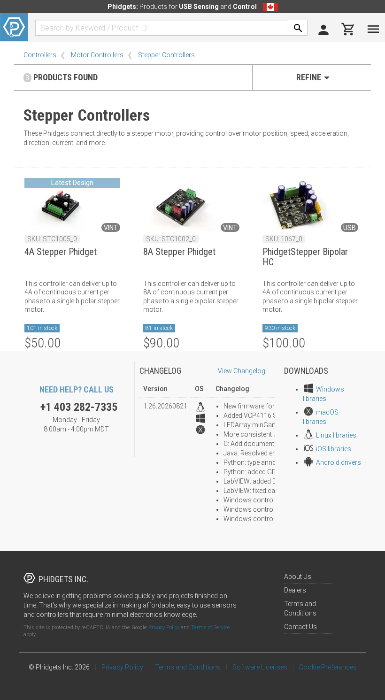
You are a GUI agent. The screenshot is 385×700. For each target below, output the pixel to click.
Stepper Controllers (166, 55)
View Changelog (241, 371)
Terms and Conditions (188, 667)
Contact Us (300, 627)
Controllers (39, 55)
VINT (111, 227)
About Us (297, 576)
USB (349, 227)
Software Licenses (259, 667)
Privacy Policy (163, 627)
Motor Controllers (97, 55)
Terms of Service (210, 627)
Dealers (295, 590)
